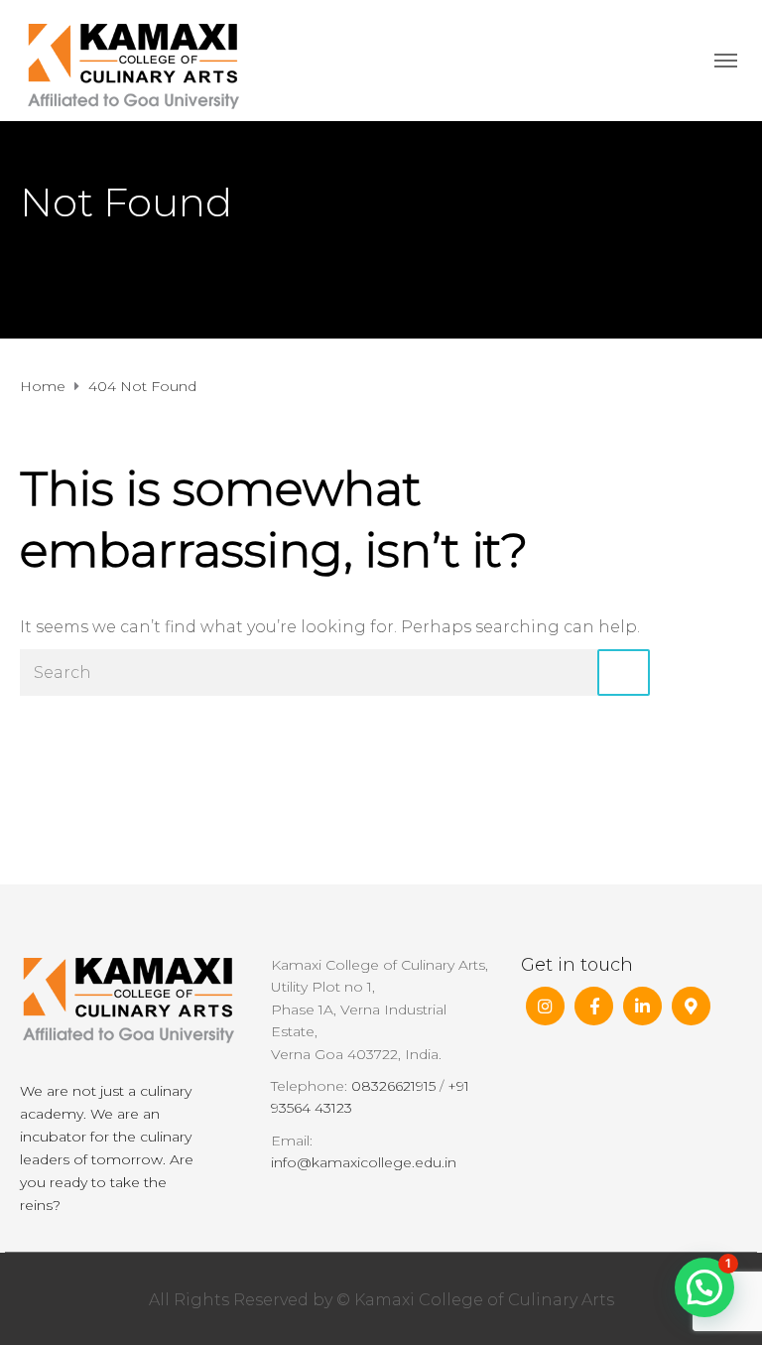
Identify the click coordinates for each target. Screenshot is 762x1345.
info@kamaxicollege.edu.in (363, 1162)
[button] (704, 1287)
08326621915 (393, 1086)
